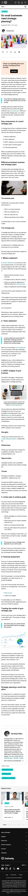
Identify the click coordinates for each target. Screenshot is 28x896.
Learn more (7, 817)
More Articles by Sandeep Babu (12, 760)
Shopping (3, 852)
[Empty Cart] (25, 2)
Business (5, 11)
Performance (6, 773)
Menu (2, 6)
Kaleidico (12, 405)
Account (3, 848)
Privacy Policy (13, 874)
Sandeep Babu (10, 30)
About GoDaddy (5, 832)
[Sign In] (22, 2)
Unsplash (19, 405)
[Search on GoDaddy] (25, 6)
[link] (7, 52)
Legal (7, 874)
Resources (4, 840)
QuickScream (8, 758)
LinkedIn (15, 758)
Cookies (20, 874)
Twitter (21, 758)
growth (9, 415)
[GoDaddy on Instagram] (6, 869)
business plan (15, 111)
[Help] (18, 2)
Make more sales (7, 769)
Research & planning (8, 778)
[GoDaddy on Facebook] (2, 869)
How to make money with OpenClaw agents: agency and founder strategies (12, 811)
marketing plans (20, 284)
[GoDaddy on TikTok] (10, 869)
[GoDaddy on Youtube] (18, 869)
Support (3, 836)
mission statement (7, 262)
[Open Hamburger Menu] (1, 2)
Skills (7, 803)
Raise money (8, 593)
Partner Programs (6, 844)
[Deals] (15, 2)
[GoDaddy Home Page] (7, 858)
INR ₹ (23, 865)
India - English (5, 865)
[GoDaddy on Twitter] (14, 869)
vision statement (20, 347)
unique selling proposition (9, 439)
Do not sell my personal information (14, 877)
